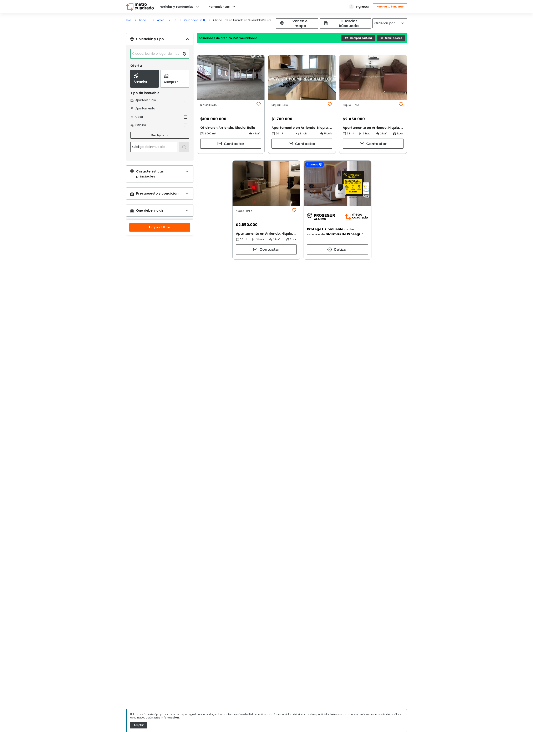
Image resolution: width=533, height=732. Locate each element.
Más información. (167, 717)
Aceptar (139, 725)
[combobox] (156, 53)
